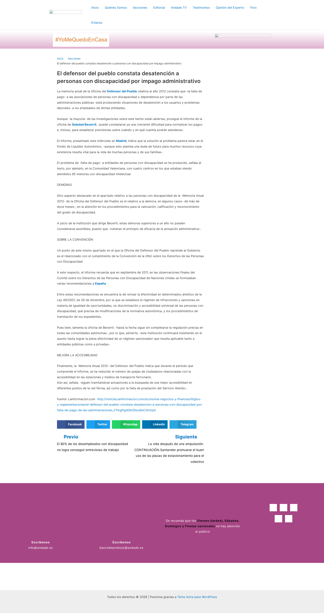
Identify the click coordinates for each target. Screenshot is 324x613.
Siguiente (186, 437)
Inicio (60, 58)
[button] (71, 424)
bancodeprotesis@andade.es (121, 547)
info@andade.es (40, 547)
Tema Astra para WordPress (197, 597)
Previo (71, 437)
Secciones (74, 58)
